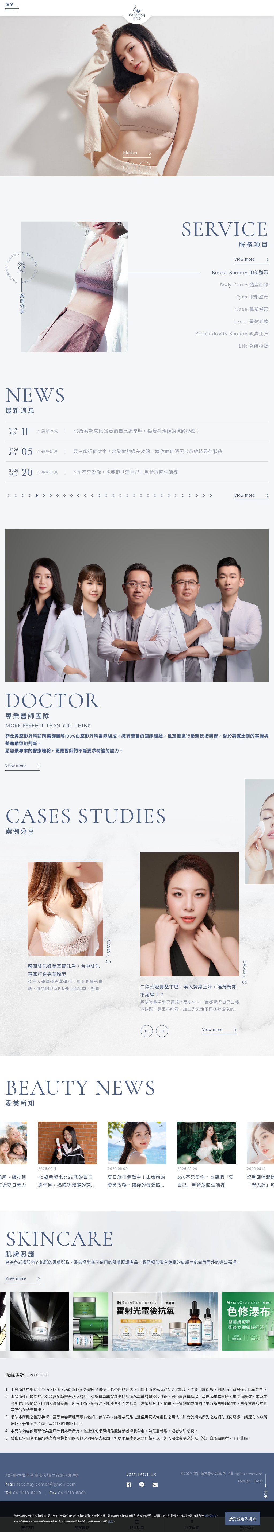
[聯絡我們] (155, 1484)
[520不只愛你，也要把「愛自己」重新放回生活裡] (67, 1143)
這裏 (110, 1521)
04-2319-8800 (27, 1493)
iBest (258, 1481)
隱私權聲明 (210, 1515)
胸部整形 (240, 272)
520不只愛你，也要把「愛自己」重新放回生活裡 (125, 431)
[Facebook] (129, 1484)
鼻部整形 (252, 309)
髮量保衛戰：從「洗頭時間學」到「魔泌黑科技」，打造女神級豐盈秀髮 (149, 472)
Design (244, 1481)
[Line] (141, 1484)
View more (130, 152)
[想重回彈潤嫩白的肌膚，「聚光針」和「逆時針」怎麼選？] (137, 1143)
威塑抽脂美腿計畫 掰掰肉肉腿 (174, 987)
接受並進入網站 (242, 1519)
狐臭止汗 (232, 333)
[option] (137, 96)
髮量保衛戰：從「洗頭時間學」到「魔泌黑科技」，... (206, 1181)
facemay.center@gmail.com (46, 1484)
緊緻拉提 (254, 346)
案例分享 (21, 304)
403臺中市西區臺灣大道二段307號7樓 (41, 1475)
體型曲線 (244, 285)
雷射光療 (251, 321)
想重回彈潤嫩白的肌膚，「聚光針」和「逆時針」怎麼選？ (134, 451)
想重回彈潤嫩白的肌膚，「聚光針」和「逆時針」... (136, 1181)
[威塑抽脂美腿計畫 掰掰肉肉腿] (189, 914)
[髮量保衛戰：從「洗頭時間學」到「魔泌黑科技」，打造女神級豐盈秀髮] (206, 1143)
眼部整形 (252, 297)
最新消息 (49, 431)
